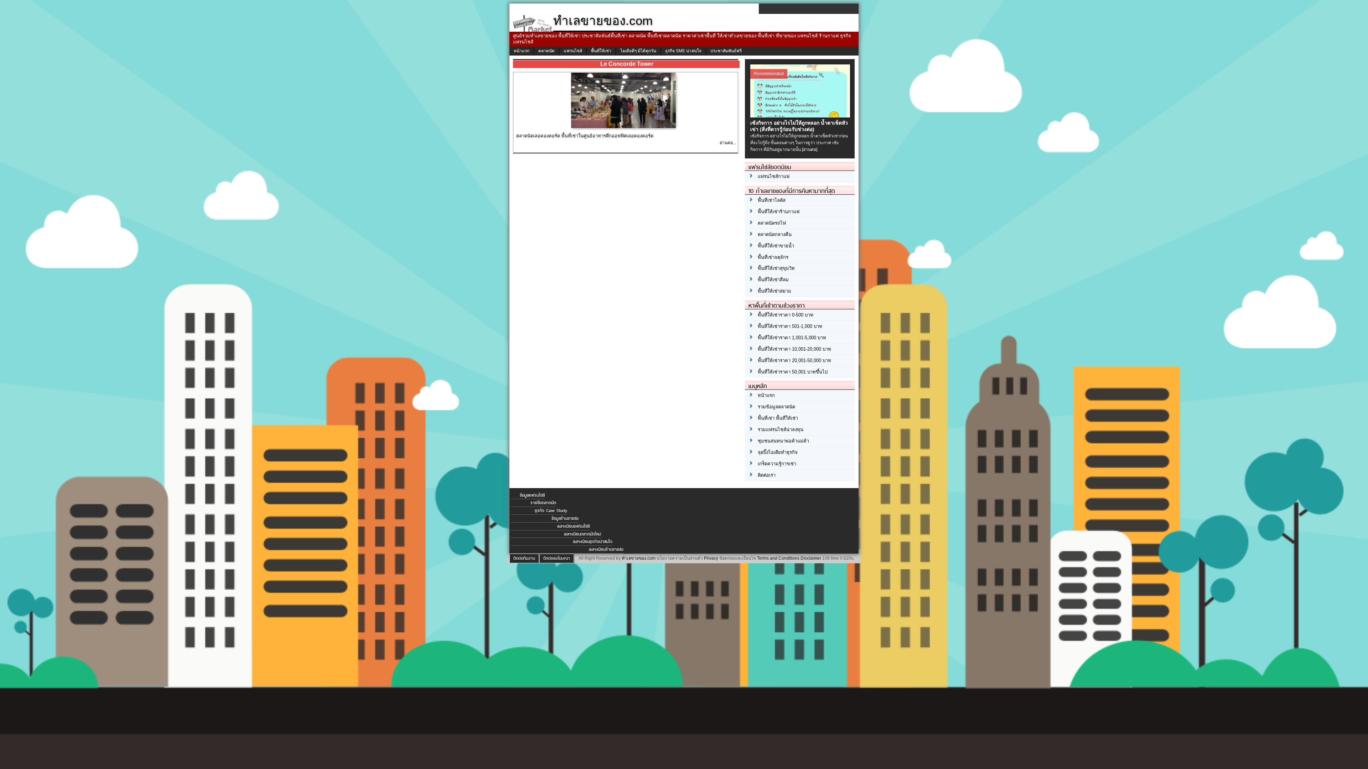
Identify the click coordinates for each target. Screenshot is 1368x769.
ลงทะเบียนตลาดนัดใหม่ (582, 534)
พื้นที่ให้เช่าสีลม (773, 279)
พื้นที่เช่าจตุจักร (773, 257)
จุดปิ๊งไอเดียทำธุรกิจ (778, 452)
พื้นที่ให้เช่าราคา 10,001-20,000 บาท (794, 349)
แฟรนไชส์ (573, 50)
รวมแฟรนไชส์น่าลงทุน (780, 429)
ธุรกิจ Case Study (551, 510)
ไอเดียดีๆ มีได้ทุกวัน (638, 50)
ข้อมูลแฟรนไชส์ (532, 495)
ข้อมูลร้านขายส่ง (565, 518)
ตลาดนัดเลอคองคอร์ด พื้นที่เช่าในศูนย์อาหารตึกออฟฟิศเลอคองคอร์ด (584, 135)
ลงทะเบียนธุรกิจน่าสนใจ (592, 541)
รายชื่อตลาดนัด (543, 502)
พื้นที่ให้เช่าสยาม (774, 291)
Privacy (711, 558)
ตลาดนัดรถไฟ (772, 223)
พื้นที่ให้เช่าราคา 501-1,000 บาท (790, 326)
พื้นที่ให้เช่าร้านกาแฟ (778, 211)
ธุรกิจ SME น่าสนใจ (683, 50)
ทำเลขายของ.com (639, 558)
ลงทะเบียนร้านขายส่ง (606, 549)
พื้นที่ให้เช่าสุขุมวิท (776, 268)
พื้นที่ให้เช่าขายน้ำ (776, 246)
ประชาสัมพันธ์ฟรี (726, 50)
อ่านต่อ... (728, 142)
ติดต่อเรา (767, 475)
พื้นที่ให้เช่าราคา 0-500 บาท (785, 315)
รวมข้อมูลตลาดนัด (776, 406)
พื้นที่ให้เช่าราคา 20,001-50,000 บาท (794, 360)
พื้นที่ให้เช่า (601, 50)
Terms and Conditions (778, 558)
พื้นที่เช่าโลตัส (772, 200)
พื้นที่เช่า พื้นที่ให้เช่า (778, 418)
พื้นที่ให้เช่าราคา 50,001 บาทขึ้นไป (793, 372)
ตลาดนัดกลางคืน (775, 234)
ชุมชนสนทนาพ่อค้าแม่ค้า (783, 441)
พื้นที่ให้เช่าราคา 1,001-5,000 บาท (792, 337)
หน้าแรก (521, 50)
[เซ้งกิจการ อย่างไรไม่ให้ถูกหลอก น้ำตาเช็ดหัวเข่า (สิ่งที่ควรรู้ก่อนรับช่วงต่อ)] (801, 115)
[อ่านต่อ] (809, 149)
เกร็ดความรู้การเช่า (777, 463)
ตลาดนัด (546, 50)
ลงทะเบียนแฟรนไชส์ (573, 526)
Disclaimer (810, 558)
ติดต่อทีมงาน (524, 558)
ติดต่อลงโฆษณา (556, 558)
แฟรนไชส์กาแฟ (773, 176)
